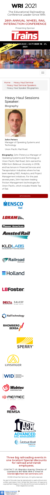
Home (7, 82)
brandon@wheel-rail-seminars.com (25, 474)
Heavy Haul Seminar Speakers (21, 85)
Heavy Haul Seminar (23, 82)
